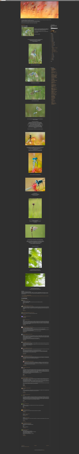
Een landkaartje (52, 79)
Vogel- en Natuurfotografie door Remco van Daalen (54, 75)
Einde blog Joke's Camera (53, 84)
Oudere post (47, 445)
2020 (52, 35)
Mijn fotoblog (52, 99)
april (52, 54)
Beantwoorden (24, 310)
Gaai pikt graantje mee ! (53, 102)
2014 (52, 40)
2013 (52, 41)
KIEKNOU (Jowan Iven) (53, 103)
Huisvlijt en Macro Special (53, 92)
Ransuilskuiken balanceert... (53, 76)
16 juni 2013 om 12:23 (32, 312)
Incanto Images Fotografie (54, 77)
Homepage (35, 445)
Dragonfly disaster (53, 69)
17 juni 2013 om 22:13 (28, 394)
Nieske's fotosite (53, 93)
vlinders (24, 296)
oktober (53, 43)
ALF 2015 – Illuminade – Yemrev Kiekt (53, 85)
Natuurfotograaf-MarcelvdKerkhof (53, 96)
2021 (52, 34)
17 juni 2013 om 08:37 (31, 361)
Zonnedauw (26, 296)
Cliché (52, 52)
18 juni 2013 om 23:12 (27, 417)
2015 (52, 39)
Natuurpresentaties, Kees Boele (26, 312)
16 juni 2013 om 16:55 (30, 334)
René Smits (24, 367)
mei (52, 53)
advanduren (24, 394)
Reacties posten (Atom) (26, 446)
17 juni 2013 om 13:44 (27, 367)
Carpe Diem (52, 70)
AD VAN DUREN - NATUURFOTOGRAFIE (53, 68)
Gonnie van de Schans (25, 334)
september (53, 44)
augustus (53, 45)
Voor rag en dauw (52, 98)
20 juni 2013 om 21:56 (26, 429)
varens (22, 296)
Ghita (34, 31)
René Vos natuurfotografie (54, 80)
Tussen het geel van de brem (55, 51)
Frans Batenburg (53, 100)
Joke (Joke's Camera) (26, 361)
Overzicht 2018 (52, 95)
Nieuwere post (23, 445)
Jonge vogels (52, 74)
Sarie (23, 429)
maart (52, 55)
